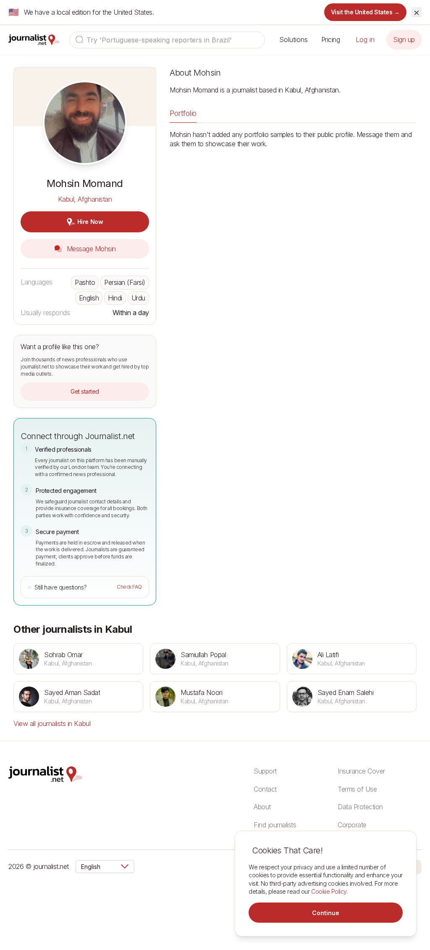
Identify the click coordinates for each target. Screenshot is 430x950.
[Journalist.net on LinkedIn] (417, 866)
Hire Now (90, 221)
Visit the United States (365, 12)
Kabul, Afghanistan (85, 199)
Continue (325, 912)
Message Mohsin (90, 249)
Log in (365, 39)
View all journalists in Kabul (51, 723)
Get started (85, 391)
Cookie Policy (328, 891)
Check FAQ (129, 587)
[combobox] (167, 40)
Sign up (404, 39)
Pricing (330, 39)
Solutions (293, 39)
